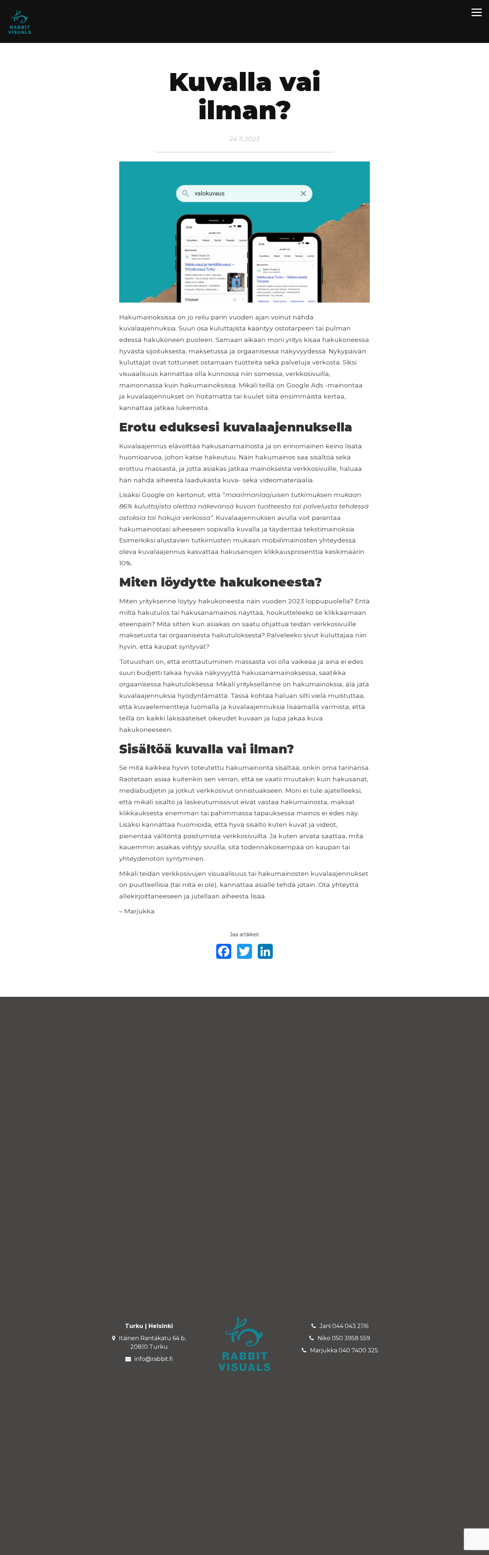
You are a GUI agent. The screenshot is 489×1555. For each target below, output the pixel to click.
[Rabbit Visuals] (19, 22)
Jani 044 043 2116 (344, 1326)
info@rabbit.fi (154, 1359)
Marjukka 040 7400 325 (344, 1350)
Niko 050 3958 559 (344, 1338)
